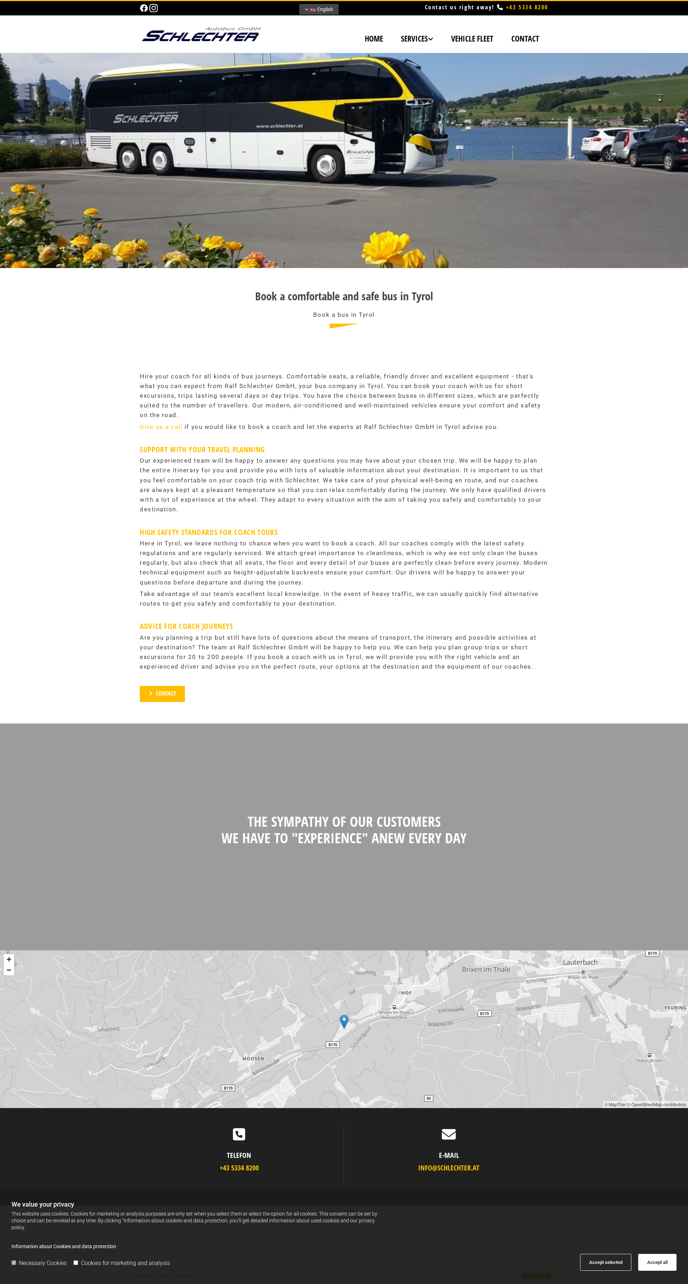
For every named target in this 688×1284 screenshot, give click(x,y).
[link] (417, 39)
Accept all (657, 1262)
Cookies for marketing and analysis (125, 1263)
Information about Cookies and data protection (63, 1246)
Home (374, 38)
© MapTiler (615, 1104)
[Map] (344, 1029)
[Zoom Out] (9, 970)
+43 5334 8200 (527, 7)
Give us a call (161, 426)
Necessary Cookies (43, 1263)
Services (414, 38)
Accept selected (605, 1262)
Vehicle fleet (472, 38)
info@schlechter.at (448, 1168)
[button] (162, 694)
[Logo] (204, 34)
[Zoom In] (9, 959)
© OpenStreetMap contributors (656, 1104)
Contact (525, 38)
